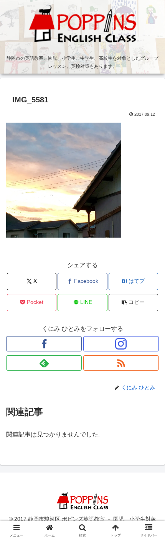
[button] (133, 302)
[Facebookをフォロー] (44, 343)
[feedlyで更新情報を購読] (44, 363)
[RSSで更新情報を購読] (121, 363)
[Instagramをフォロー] (121, 343)
